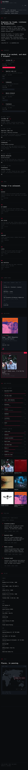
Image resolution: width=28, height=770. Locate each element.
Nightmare (16, 489)
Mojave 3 (7, 447)
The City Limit (8, 395)
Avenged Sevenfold (9, 410)
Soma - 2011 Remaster (10, 337)
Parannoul (7, 392)
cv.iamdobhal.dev (14, 42)
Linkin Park (7, 431)
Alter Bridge (8, 405)
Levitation (7, 418)
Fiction (6, 409)
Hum (5, 423)
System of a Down (9, 454)
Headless (7, 413)
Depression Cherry (18, 472)
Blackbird (7, 404)
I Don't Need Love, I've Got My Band (13, 371)
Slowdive (7, 451)
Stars (6, 422)
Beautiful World (8, 390)
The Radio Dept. (8, 396)
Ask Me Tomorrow (4, 489)
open (4, 300)
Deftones (7, 414)
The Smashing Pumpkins (10, 401)
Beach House (7, 419)
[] (21, 689)
